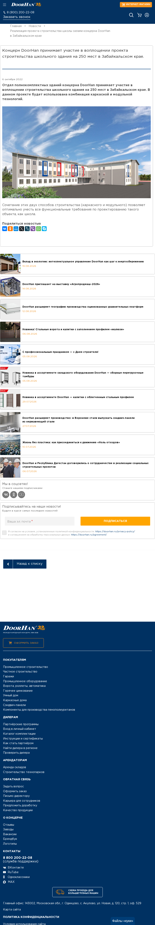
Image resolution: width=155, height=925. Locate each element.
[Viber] (32, 228)
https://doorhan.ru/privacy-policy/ (115, 532)
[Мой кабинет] (147, 15)
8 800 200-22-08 (17, 857)
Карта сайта (12, 909)
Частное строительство (20, 671)
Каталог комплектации (19, 734)
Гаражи (8, 676)
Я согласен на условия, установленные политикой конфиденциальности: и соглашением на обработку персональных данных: (71, 533)
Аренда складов (14, 767)
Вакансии (10, 834)
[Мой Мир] (16, 228)
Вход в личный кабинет (19, 729)
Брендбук (10, 839)
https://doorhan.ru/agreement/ (89, 535)
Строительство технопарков (23, 772)
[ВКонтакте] (4, 228)
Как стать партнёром (18, 743)
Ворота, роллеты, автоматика (24, 686)
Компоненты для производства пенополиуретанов (39, 710)
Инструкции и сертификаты (23, 738)
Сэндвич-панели (14, 705)
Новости (35, 26)
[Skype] (44, 228)
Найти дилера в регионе (20, 748)
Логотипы (10, 844)
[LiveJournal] (27, 228)
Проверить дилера (16, 753)
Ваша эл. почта (20, 521)
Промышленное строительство (25, 667)
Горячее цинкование (18, 691)
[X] (21, 228)
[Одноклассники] (10, 228)
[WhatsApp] (38, 228)
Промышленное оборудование (25, 681)
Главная (16, 26)
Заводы (8, 829)
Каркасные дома (15, 700)
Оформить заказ (26, 643)
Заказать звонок (16, 17)
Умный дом (10, 695)
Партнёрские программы (21, 724)
